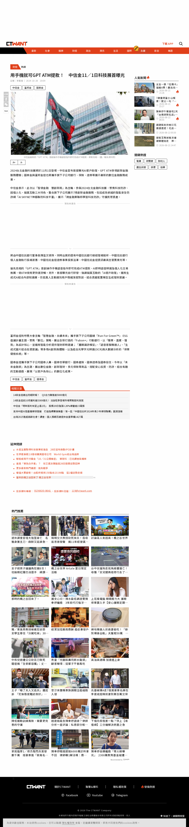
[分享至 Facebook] (6, 99)
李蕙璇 (20, 80)
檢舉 (162, 167)
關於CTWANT (62, 786)
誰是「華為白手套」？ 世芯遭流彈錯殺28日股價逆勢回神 (48, 463)
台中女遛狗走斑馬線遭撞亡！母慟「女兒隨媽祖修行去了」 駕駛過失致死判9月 (110, 570)
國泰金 (39, 87)
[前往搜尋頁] (181, 44)
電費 (138, 161)
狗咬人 (161, 161)
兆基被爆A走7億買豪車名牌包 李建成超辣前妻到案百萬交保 (110, 692)
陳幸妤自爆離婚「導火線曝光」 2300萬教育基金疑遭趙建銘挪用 (109, 753)
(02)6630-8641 (43, 490)
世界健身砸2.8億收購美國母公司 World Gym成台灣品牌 (47, 454)
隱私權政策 (68, 822)
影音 (156, 51)
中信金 (15, 87)
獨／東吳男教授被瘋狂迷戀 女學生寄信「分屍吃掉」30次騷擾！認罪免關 (30, 631)
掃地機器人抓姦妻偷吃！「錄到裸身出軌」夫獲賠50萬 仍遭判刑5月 (109, 631)
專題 (170, 51)
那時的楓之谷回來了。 (26, 599)
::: (13, 55)
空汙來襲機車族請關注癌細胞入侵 (69, 692)
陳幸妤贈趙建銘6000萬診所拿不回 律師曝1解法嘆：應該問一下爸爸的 (70, 753)
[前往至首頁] (16, 44)
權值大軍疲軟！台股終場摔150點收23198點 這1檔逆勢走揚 (49, 472)
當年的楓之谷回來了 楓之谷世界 (33, 477)
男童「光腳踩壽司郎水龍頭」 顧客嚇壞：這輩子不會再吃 (70, 661)
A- (22, 162)
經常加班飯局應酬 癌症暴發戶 (70, 629)
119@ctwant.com (82, 490)
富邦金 (27, 87)
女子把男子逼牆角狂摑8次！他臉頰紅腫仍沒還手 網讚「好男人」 (29, 570)
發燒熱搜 (149, 786)
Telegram (122, 795)
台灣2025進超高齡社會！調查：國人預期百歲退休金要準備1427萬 (48, 417)
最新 (33, 50)
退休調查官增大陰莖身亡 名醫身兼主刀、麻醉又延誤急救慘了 (30, 540)
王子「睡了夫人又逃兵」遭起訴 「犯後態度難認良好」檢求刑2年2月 (30, 692)
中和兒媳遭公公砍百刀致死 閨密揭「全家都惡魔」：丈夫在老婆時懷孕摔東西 (30, 661)
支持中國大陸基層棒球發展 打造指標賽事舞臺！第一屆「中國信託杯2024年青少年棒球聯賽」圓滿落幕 (68, 411)
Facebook (72, 795)
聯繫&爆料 (92, 786)
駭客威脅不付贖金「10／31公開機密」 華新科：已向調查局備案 (51, 458)
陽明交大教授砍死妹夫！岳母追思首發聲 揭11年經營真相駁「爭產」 (69, 540)
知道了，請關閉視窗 (174, 816)
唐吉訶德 (141, 167)
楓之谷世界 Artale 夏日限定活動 (69, 570)
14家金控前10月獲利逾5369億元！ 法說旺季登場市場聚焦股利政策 (48, 400)
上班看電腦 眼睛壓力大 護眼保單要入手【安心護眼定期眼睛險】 (109, 600)
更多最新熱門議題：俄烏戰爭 (32, 468)
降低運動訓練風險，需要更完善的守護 (30, 723)
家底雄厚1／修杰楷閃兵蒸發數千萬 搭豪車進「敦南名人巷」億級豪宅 (30, 753)
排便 (153, 167)
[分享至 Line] (6, 94)
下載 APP (167, 43)
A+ (14, 162)
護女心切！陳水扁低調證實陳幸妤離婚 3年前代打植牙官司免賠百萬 (69, 600)
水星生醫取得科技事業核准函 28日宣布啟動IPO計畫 (45, 449)
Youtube (97, 795)
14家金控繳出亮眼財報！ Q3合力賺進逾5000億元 (40, 395)
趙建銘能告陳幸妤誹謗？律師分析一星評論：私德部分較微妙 (69, 723)
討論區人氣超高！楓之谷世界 (109, 538)
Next (6, 111)
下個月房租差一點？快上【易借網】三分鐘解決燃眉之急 (109, 723)
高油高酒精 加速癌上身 (105, 660)
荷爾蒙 (149, 161)
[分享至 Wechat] (6, 104)
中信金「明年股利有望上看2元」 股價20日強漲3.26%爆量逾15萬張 (49, 406)
